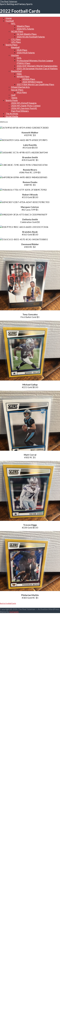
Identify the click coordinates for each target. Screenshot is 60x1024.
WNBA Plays (23, 76)
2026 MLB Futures (26, 52)
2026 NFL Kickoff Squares (24, 103)
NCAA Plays (17, 31)
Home (9, 18)
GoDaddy (14, 611)
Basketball (16, 71)
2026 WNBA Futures (32, 81)
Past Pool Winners (20, 111)
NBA (19, 73)
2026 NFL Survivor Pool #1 (24, 108)
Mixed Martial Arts (20, 87)
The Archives (12, 113)
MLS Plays (22, 92)
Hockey (15, 55)
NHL (19, 57)
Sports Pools (12, 100)
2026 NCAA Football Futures (31, 36)
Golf (13, 95)
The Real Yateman (8, 1)
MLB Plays (22, 50)
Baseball (15, 47)
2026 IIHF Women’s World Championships (37, 65)
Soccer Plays (17, 89)
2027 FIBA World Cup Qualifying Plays (35, 84)
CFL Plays (16, 39)
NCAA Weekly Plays (27, 34)
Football (10, 20)
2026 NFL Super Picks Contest (25, 105)
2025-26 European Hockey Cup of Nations (37, 68)
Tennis (14, 97)
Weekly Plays (23, 26)
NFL (13, 23)
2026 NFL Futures (25, 28)
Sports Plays (11, 44)
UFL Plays (16, 42)
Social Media (12, 116)
